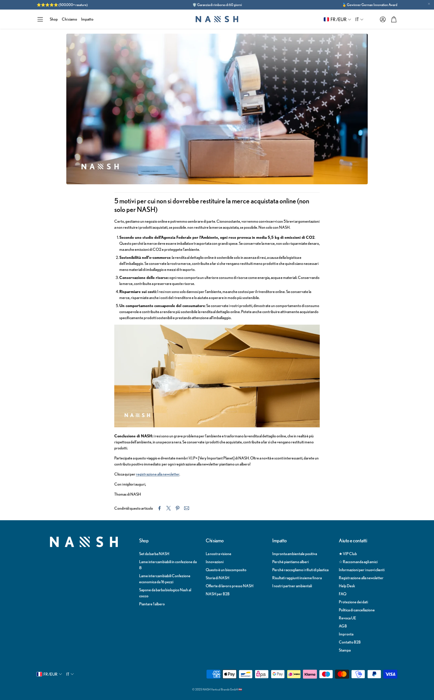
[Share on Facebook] (159, 508)
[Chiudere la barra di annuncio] (429, 4)
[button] (40, 19)
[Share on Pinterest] (177, 508)
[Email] (186, 508)
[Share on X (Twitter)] (168, 508)
